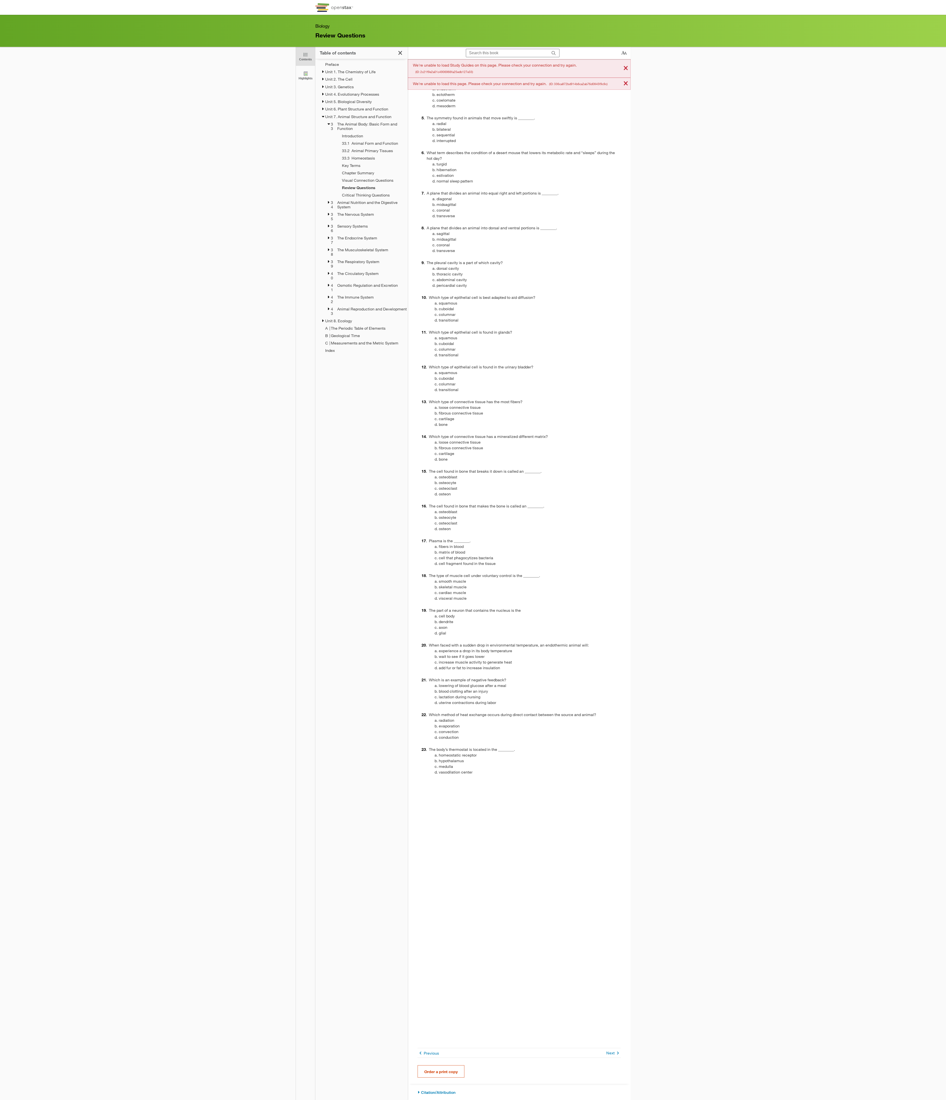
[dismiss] (626, 68)
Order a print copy (441, 1071)
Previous (431, 1053)
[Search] (553, 53)
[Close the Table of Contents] (400, 53)
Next (610, 1052)
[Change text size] (624, 53)
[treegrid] (361, 207)
